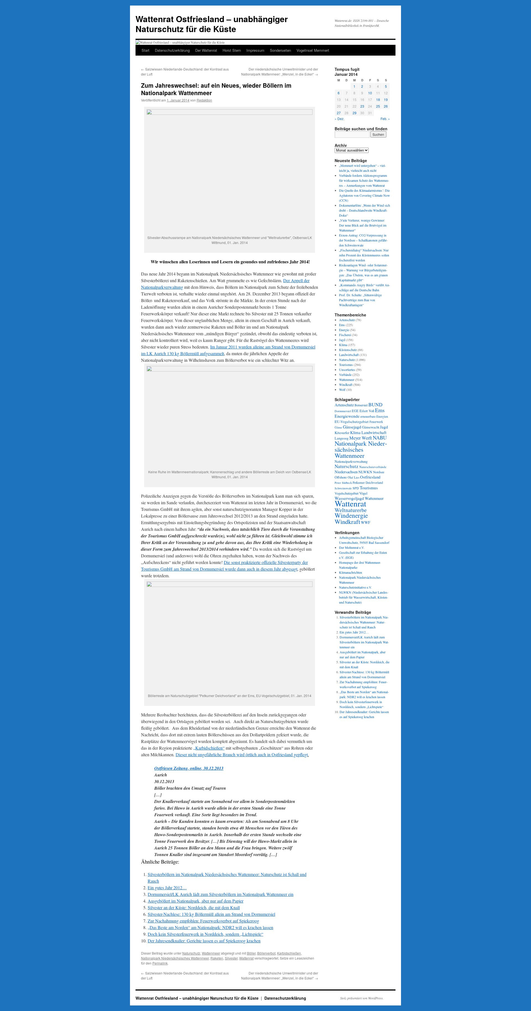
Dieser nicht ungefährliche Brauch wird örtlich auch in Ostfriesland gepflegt (242, 754)
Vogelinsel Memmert (312, 50)
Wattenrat (246, 958)
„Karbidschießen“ (209, 748)
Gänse (338, 427)
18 (378, 99)
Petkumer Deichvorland (368, 482)
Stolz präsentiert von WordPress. (362, 998)
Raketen (216, 958)
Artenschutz (347, 320)
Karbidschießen (289, 953)
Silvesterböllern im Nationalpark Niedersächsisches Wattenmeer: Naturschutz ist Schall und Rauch (364, 622)
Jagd (342, 339)
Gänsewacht (370, 427)
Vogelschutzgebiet (346, 493)
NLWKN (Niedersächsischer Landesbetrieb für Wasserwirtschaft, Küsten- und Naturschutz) (363, 597)
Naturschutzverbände (372, 467)
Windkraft (345, 384)
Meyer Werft (360, 438)
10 (370, 92)
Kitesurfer (342, 432)
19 (386, 99)
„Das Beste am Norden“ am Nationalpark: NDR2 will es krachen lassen (210, 927)
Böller (251, 953)
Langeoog (341, 438)
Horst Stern (232, 50)
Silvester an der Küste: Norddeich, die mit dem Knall (194, 907)
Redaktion (204, 100)
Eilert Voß (367, 410)
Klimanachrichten (350, 572)
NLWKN (365, 471)
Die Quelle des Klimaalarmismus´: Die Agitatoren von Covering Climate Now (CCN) (364, 195)
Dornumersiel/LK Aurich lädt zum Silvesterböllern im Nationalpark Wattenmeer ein (220, 894)
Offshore (341, 477)
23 (362, 106)
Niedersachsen (346, 471)
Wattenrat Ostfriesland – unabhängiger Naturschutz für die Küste (212, 24)
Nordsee (378, 472)
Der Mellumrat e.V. (352, 547)
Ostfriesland (370, 477)
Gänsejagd (352, 427)
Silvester (231, 958)
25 (378, 106)
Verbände (345, 374)
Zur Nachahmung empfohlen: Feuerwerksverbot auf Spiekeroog (203, 921)
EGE (355, 411)
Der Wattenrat (206, 50)
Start (145, 50)
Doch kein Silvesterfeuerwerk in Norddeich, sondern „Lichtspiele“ (205, 934)
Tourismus (346, 364)
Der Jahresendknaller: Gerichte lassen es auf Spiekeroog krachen (204, 941)
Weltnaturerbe (351, 510)
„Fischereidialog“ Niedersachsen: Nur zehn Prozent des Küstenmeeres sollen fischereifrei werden (364, 255)
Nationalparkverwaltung (351, 461)
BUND (375, 404)
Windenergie (351, 515)
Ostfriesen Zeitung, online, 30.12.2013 (188, 768)
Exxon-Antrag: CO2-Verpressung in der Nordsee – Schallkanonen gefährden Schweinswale (363, 240)
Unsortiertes (347, 369)
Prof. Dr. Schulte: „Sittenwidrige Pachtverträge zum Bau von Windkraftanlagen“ (360, 300)
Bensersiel (361, 405)
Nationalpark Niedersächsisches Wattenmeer (175, 958)
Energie (344, 330)
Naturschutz (191, 953)
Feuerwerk (376, 422)
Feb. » (385, 118)
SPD (356, 488)
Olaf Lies (353, 477)
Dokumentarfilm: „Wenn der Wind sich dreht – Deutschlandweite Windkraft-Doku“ (364, 210)
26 (386, 106)
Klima (343, 344)
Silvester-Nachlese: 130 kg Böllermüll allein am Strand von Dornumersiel (211, 914)
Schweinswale (343, 488)
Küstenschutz (348, 349)
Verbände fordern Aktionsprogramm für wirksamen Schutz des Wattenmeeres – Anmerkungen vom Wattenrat (364, 180)
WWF (365, 522)
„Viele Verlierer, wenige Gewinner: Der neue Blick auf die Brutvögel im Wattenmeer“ (362, 225)
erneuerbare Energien (374, 416)
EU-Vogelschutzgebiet (352, 421)
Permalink (160, 963)
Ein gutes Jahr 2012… (167, 887)
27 (339, 112)
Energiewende (347, 416)
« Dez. (339, 118)
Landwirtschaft (349, 354)
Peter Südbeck (343, 483)
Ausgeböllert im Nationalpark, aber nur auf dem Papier (195, 901)
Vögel (363, 493)
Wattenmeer (211, 953)
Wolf (342, 389)
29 (354, 112)
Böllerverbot (266, 953)
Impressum (255, 50)
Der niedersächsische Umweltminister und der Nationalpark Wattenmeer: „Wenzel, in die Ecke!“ (279, 71)
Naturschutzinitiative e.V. (355, 587)
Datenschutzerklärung (172, 50)
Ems (342, 325)
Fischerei (345, 334)
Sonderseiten (280, 50)
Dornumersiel (343, 411)
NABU (380, 437)
